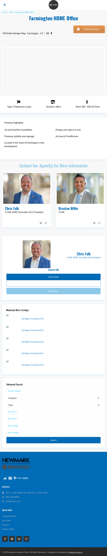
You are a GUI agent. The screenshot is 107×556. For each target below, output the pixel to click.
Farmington (32, 33)
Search (53, 440)
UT (41, 33)
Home (4, 12)
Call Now (54, 291)
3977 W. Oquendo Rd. (31, 327)
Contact (5, 525)
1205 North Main (28, 361)
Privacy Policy (8, 529)
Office (11, 12)
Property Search (9, 516)
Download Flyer (91, 29)
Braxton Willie (68, 208)
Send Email (53, 283)
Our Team (6, 520)
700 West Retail (28, 350)
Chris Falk (12, 208)
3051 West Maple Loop (31, 338)
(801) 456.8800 (12, 497)
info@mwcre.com (13, 501)
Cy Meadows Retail (29, 315)
